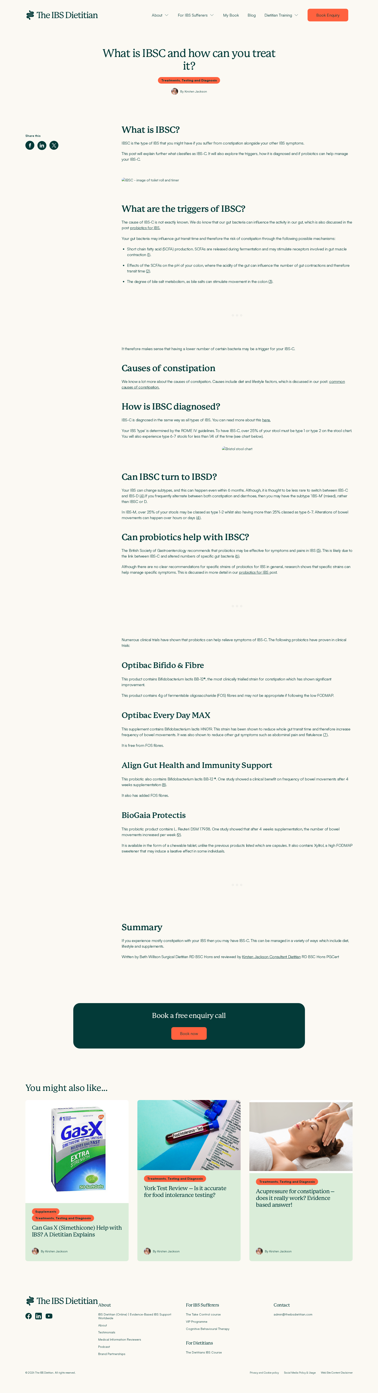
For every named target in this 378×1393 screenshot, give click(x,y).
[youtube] (49, 1316)
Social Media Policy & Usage (300, 1372)
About (104, 1305)
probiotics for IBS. (145, 227)
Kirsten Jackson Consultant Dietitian (271, 956)
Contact (282, 1305)
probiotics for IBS (254, 572)
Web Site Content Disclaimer (337, 1372)
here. (266, 419)
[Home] (61, 15)
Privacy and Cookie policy (264, 1372)
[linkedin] (38, 1316)
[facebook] (28, 1316)
